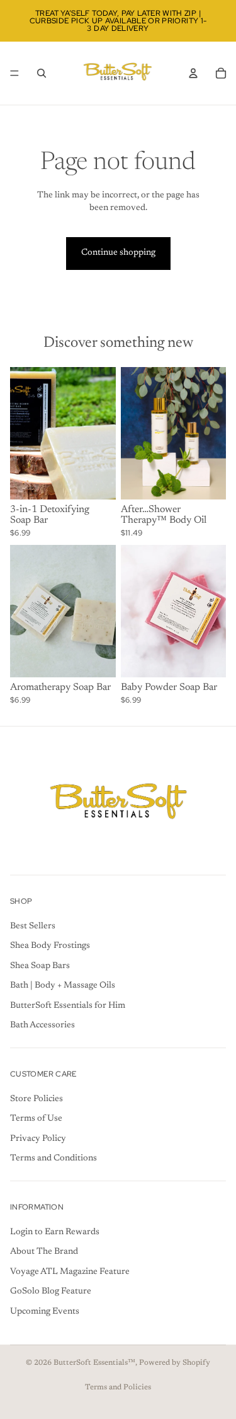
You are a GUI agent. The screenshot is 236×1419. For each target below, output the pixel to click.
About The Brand (44, 1251)
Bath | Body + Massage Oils (62, 985)
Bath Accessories (42, 1025)
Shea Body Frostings (50, 946)
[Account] (193, 73)
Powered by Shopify (174, 1363)
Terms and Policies (118, 1387)
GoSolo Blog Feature (50, 1291)
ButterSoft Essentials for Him (67, 1005)
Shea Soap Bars (40, 965)
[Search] (41, 73)
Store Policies (36, 1098)
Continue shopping (118, 252)
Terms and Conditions (53, 1158)
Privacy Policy (38, 1138)
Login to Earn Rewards (54, 1231)
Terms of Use (36, 1118)
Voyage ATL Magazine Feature (70, 1271)
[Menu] (14, 73)
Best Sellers (32, 925)
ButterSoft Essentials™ (94, 1363)
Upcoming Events (44, 1311)
